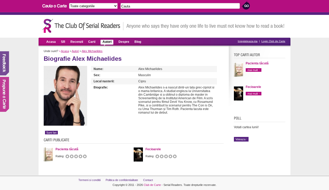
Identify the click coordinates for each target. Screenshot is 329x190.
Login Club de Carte (273, 41)
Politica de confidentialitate (122, 180)
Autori (107, 42)
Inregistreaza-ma (248, 41)
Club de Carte (152, 184)
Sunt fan (51, 132)
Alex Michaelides (92, 51)
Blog (137, 42)
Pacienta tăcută (257, 63)
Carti (91, 42)
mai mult (253, 70)
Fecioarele (253, 87)
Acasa (51, 42)
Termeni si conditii (89, 180)
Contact (148, 180)
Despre (123, 42)
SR (63, 42)
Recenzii (76, 42)
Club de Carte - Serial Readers (82, 26)
